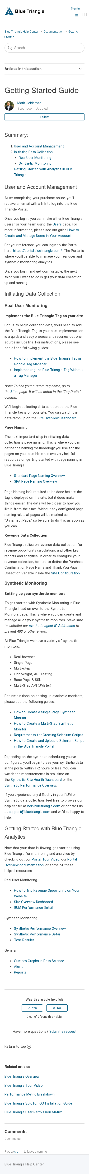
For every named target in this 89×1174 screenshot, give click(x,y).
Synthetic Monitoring (35, 163)
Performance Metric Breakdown (30, 1094)
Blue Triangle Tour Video (24, 1085)
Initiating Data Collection (33, 152)
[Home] (24, 14)
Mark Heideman (29, 103)
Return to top (15, 1046)
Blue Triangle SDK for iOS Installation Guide (38, 1103)
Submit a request (62, 1031)
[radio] (32, 1008)
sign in (18, 1151)
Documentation (53, 31)
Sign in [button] (75, 8)
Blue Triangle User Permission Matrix (33, 1112)
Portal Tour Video (46, 859)
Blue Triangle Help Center (21, 31)
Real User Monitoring (35, 158)
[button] (76, 15)
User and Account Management (39, 146)
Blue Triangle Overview (22, 1076)
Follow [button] (44, 117)
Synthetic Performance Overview (30, 785)
